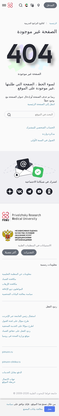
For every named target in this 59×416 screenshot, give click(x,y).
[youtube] (39, 191)
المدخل (50, 5)
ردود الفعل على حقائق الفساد (16, 330)
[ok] (49, 191)
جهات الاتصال (8, 379)
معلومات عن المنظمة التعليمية (16, 273)
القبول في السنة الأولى (43, 140)
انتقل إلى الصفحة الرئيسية (41, 104)
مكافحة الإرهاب (9, 283)
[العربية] (26, 5)
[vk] (19, 191)
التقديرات (29, 252)
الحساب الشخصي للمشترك (40, 127)
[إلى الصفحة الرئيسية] (10, 5)
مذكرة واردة (48, 133)
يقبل (50, 409)
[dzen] (10, 191)
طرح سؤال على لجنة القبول (15, 320)
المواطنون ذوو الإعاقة (12, 288)
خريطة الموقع (8, 381)
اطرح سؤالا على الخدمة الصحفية (18, 326)
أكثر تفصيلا (10, 252)
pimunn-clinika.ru (11, 361)
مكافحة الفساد (9, 279)
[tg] (29, 191)
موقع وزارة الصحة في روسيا (16, 335)
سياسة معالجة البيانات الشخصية (17, 294)
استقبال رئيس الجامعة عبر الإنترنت (19, 316)
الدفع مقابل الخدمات (12, 372)
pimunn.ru (7, 351)
